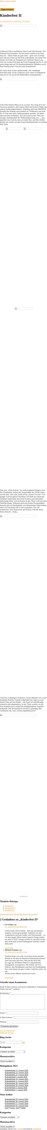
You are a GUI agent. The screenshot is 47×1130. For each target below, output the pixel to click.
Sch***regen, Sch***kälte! (15, 1108)
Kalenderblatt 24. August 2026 (16, 1073)
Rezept (25, 914)
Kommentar (5, 993)
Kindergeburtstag (6, 914)
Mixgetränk (18, 914)
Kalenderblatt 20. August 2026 (16, 1086)
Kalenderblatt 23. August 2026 (16, 1070)
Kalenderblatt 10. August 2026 (16, 1079)
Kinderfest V (10, 910)
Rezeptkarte (33, 914)
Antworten (9, 948)
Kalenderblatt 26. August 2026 (16, 1106)
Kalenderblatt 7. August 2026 (16, 1090)
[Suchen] (24, 1042)
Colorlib (20, 1129)
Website (3, 1022)
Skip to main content (8, 1)
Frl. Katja (25, 21)
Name (3, 1013)
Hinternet (3, 5)
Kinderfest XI (10, 908)
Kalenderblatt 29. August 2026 (16, 1099)
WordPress (37, 1129)
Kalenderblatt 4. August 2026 (16, 1088)
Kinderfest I (9, 906)
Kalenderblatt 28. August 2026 (16, 1083)
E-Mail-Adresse (6, 1017)
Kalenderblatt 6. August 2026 (16, 1077)
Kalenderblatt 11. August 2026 (16, 1081)
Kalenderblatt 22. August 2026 (16, 1075)
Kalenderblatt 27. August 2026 (16, 1104)
